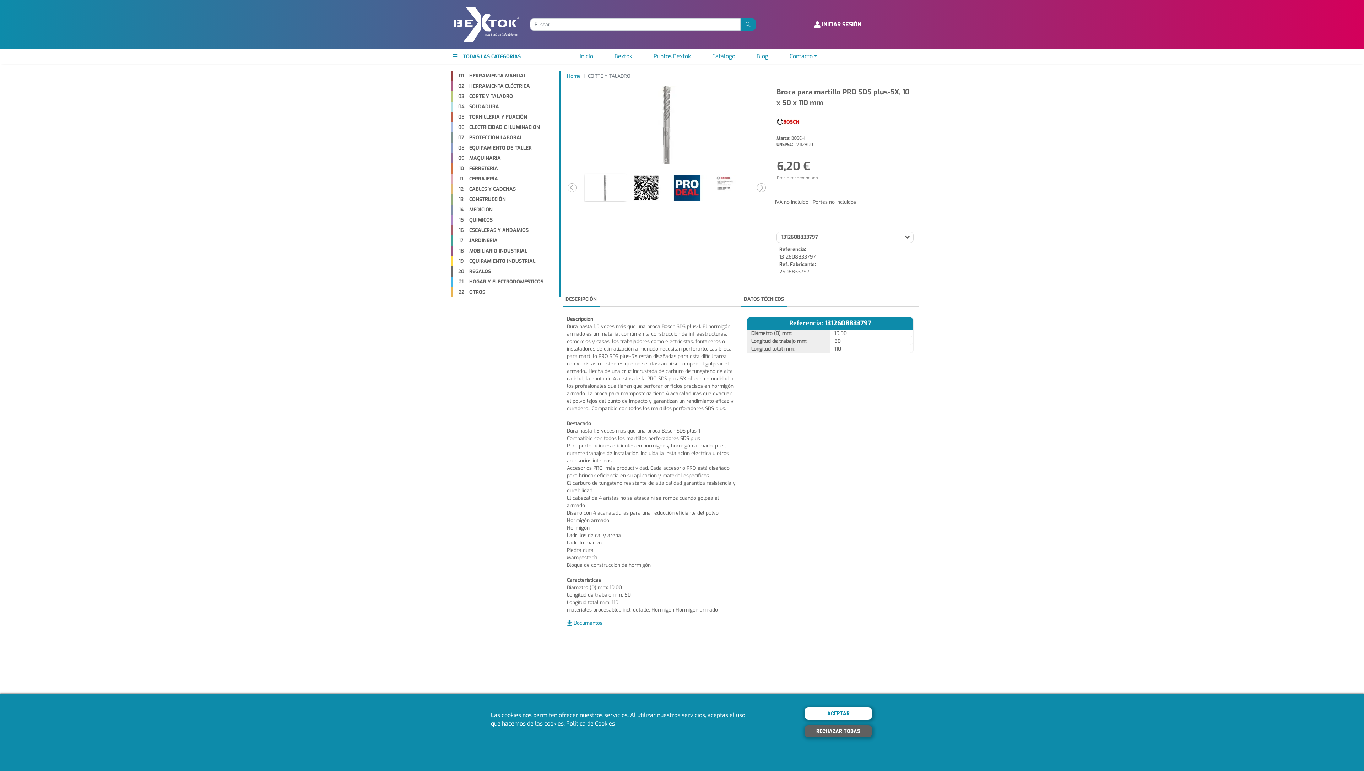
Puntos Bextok (672, 56)
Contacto (801, 56)
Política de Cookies (590, 723)
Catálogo (723, 56)
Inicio (586, 56)
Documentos (588, 623)
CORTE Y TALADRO (609, 76)
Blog (762, 56)
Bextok (623, 56)
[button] (572, 188)
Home (574, 76)
